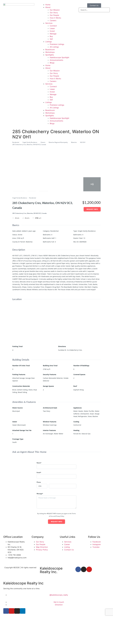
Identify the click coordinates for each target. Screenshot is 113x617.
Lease (52, 28)
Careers (53, 20)
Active (20, 235)
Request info (92, 209)
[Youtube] (89, 569)
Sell (51, 39)
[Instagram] (83, 569)
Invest (52, 31)
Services (48, 23)
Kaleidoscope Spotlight (59, 57)
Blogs (52, 63)
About (47, 7)
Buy (51, 36)
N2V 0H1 (83, 142)
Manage (53, 34)
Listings (48, 41)
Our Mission (55, 10)
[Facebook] (78, 569)
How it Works (55, 18)
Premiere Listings (57, 44)
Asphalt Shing (78, 390)
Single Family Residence (30, 142)
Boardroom (50, 49)
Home (47, 5)
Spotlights (49, 55)
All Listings (54, 47)
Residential (15, 142)
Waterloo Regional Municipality (58, 142)
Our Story (54, 12)
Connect (53, 26)
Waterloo (74, 142)
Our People (54, 15)
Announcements (56, 60)
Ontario (43, 142)
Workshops (50, 52)
